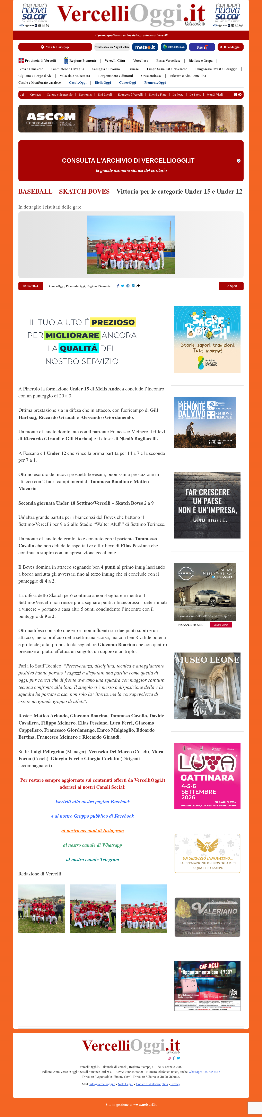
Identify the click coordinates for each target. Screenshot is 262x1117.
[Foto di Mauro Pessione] (41, 908)
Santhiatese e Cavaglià (67, 69)
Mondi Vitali (215, 94)
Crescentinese (151, 76)
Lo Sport (195, 94)
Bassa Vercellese (168, 60)
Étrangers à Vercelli (130, 94)
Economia (85, 94)
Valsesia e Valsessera (75, 76)
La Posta (178, 94)
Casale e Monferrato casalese (39, 82)
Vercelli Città (115, 60)
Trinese (133, 69)
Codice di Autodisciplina (152, 1084)
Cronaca (35, 94)
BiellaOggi (103, 82)
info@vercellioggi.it (102, 1084)
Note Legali (125, 1084)
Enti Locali (105, 94)
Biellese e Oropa (201, 60)
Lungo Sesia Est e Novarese (167, 69)
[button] (235, 94)
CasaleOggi (78, 82)
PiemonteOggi (155, 82)
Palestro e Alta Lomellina (188, 76)
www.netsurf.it (145, 1104)
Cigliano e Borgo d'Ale (35, 76)
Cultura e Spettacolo (60, 94)
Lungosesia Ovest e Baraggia (216, 69)
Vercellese (140, 60)
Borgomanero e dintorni (115, 76)
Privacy (175, 1084)
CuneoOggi (127, 82)
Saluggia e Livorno (106, 69)
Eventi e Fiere (157, 94)
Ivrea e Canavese (30, 69)
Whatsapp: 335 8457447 (204, 1072)
